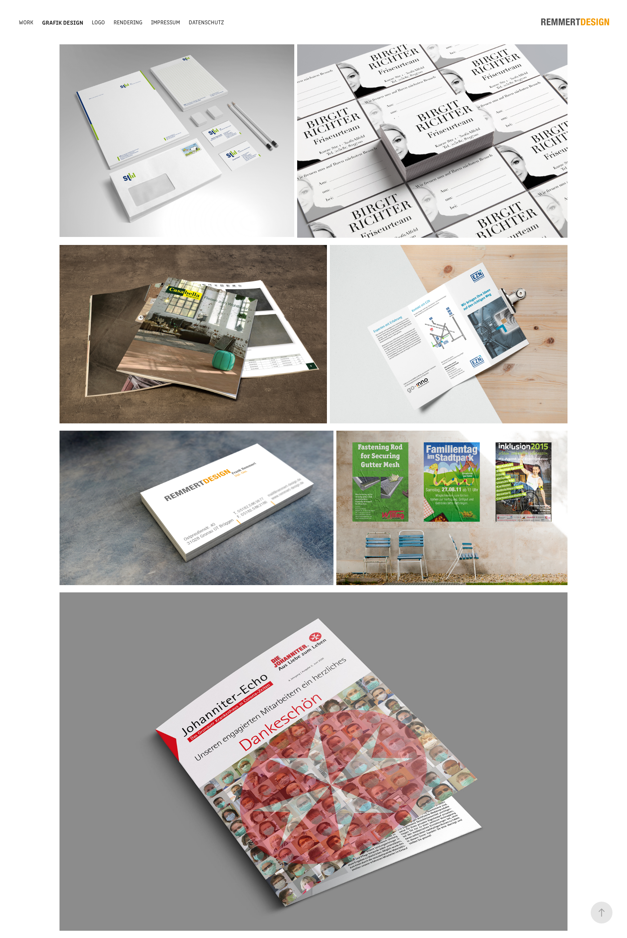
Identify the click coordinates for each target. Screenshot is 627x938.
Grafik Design (62, 22)
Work (26, 22)
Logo (98, 22)
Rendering (128, 22)
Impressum (165, 22)
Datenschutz (206, 22)
